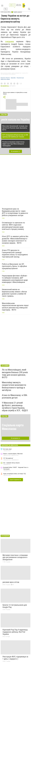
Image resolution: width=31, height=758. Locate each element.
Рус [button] (6, 9)
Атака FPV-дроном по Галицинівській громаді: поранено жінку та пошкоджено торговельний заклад (15, 253)
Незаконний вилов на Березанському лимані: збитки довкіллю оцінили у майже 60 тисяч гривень (14, 292)
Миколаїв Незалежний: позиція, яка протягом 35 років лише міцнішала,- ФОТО (15, 128)
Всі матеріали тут (15, 151)
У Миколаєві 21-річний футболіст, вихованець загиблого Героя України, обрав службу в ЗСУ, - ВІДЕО (15, 406)
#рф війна (13, 78)
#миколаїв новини (5, 79)
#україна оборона (5, 78)
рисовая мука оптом (11, 582)
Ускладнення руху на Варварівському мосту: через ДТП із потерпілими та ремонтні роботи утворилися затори (15, 212)
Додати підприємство (15, 479)
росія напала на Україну (15, 119)
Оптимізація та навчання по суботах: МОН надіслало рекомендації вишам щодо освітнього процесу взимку (13, 226)
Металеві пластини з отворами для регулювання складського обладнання (15, 557)
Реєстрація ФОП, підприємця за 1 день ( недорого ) (15, 658)
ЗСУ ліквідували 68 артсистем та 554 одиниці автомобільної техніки (15, 136)
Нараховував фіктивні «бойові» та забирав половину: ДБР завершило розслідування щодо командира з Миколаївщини (15, 279)
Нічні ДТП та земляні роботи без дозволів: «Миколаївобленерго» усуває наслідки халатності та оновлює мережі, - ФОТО (15, 239)
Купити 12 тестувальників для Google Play (15, 606)
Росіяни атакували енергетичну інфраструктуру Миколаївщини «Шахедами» (13, 144)
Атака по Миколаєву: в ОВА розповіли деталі (14, 396)
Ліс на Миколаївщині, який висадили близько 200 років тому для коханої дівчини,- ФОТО (15, 373)
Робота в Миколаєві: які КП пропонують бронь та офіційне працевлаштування (14, 266)
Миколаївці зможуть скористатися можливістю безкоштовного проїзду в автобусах (14, 386)
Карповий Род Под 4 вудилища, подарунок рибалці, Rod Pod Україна (15, 632)
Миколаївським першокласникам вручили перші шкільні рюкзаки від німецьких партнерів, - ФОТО (15, 306)
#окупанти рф (20, 78)
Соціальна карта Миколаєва (13, 427)
